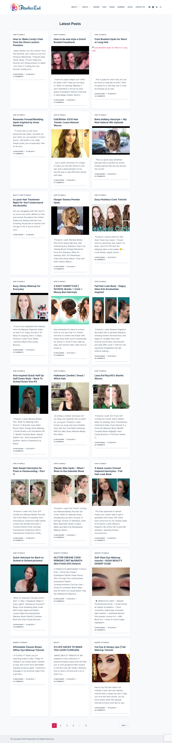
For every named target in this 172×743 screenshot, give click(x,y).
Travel (112, 7)
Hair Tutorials (19, 35)
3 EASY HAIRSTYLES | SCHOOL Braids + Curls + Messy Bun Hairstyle (68, 289)
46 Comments (100, 259)
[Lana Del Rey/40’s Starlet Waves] (111, 396)
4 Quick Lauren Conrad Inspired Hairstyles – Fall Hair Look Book (108, 471)
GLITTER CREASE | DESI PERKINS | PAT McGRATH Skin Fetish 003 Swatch (68, 560)
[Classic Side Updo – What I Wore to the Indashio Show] (70, 489)
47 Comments (100, 176)
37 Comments (18, 154)
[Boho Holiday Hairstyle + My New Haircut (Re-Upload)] (111, 140)
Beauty (74, 7)
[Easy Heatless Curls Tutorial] (111, 217)
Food (104, 7)
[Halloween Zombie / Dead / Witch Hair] (70, 396)
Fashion (96, 7)
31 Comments (18, 76)
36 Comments (100, 710)
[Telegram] (156, 7)
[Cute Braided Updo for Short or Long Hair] (111, 60)
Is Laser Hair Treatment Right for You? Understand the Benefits (28, 202)
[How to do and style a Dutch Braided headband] (70, 60)
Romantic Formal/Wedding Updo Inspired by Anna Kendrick (28, 122)
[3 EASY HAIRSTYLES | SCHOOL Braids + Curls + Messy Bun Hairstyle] (70, 310)
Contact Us (140, 7)
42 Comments (18, 451)
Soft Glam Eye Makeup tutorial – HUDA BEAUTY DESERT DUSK (108, 560)
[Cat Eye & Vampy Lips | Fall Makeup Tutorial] (111, 668)
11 (86, 725)
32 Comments (59, 269)
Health (85, 7)
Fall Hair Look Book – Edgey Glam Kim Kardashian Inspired (110, 289)
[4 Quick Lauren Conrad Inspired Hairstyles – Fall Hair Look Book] (111, 492)
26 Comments (100, 358)
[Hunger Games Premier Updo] (70, 220)
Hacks (130, 7)
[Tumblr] (153, 7)
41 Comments (18, 681)
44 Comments (18, 627)
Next (124, 725)
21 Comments (59, 102)
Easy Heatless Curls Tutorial (110, 199)
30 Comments (100, 96)
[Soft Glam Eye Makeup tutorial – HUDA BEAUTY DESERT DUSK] (111, 582)
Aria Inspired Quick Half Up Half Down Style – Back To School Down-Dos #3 (28, 378)
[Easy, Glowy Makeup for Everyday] (29, 307)
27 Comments (59, 182)
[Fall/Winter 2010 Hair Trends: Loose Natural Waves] (70, 143)
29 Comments (59, 681)
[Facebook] (149, 7)
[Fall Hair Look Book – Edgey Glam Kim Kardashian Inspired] (111, 310)
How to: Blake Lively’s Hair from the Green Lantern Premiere (28, 42)
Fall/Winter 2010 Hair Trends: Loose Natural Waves (66, 122)
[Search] (160, 7)
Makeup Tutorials (61, 553)
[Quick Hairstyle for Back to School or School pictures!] (29, 578)
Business (121, 7)
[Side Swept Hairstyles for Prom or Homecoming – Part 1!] (29, 492)
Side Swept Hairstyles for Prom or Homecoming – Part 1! (29, 471)
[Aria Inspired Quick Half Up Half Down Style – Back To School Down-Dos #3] (29, 399)
